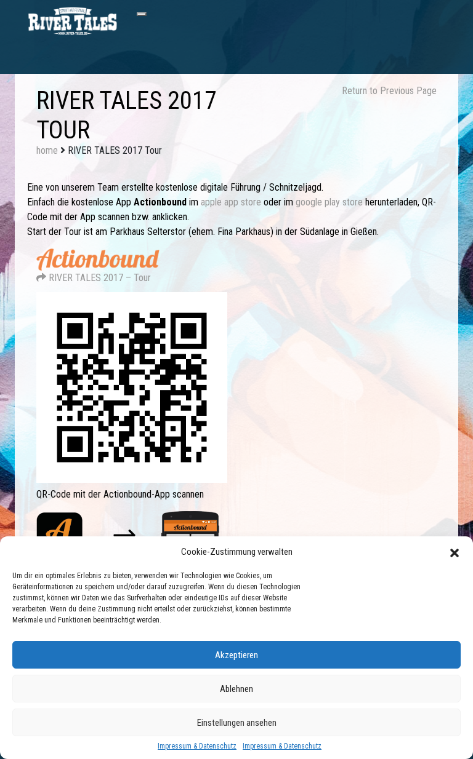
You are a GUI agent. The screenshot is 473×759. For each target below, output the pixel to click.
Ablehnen (236, 688)
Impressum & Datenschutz (197, 746)
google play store (329, 202)
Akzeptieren (236, 655)
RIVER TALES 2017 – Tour (98, 278)
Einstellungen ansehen (237, 722)
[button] (454, 552)
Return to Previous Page (389, 91)
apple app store (231, 202)
